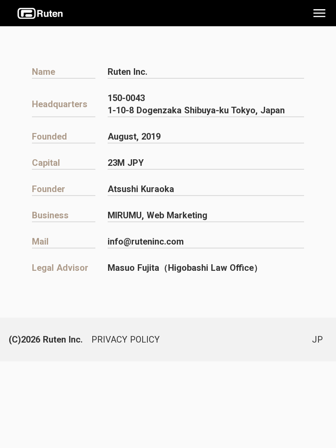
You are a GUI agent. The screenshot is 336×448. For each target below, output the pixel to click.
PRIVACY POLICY (125, 339)
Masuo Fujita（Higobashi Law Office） (185, 267)
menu (319, 13)
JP (317, 339)
